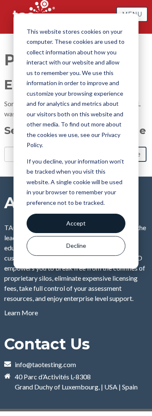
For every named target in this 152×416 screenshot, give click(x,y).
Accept (76, 223)
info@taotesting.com (45, 364)
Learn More (21, 313)
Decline (76, 245)
